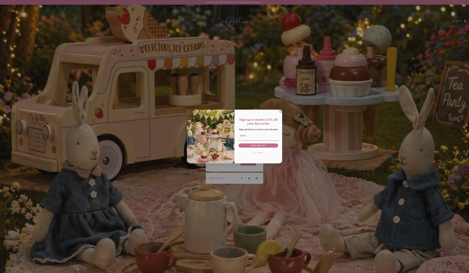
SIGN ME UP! (258, 145)
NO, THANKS (258, 152)
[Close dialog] (280, 111)
